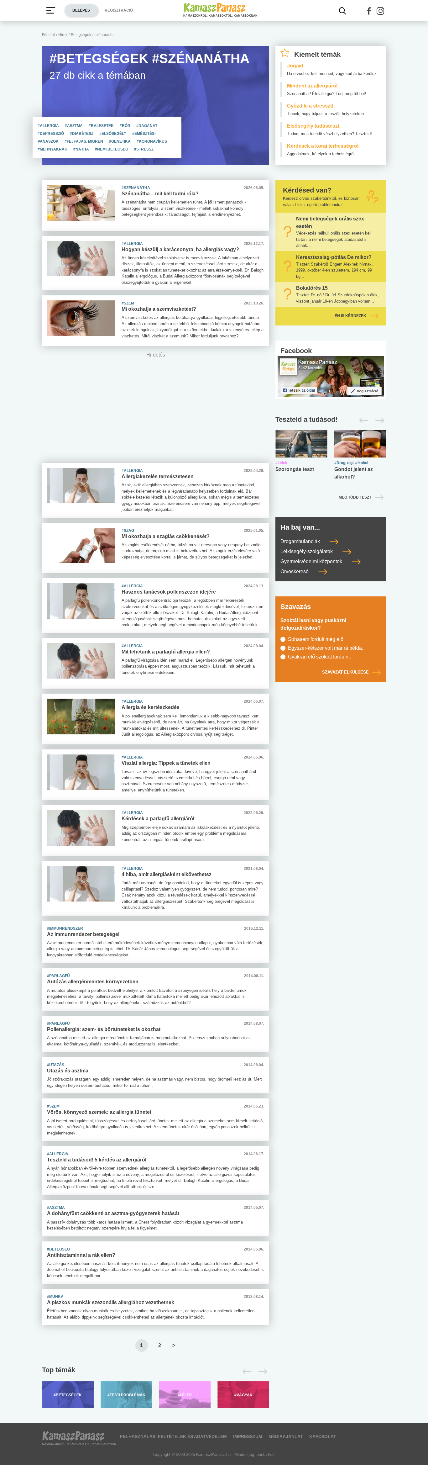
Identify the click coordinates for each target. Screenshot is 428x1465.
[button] (369, 11)
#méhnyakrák (53, 149)
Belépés (81, 10)
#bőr (125, 126)
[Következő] (261, 1371)
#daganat (146, 126)
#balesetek (102, 126)
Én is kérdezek (350, 316)
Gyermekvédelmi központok (311, 561)
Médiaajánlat (286, 1436)
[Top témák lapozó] (155, 1371)
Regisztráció (119, 10)
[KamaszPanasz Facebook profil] (331, 375)
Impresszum (247, 1436)
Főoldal (48, 35)
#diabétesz (82, 133)
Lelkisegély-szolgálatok (307, 551)
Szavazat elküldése (345, 672)
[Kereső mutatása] (342, 11)
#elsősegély (113, 133)
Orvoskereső (295, 571)
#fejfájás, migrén (84, 141)
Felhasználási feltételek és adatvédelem (173, 1436)
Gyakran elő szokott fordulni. (319, 656)
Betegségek (81, 35)
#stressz (144, 149)
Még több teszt (355, 497)
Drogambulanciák (300, 541)
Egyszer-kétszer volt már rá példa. (325, 648)
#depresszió (51, 133)
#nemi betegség (112, 149)
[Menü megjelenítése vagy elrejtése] (51, 10)
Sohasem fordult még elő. (316, 639)
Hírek (62, 35)
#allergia (49, 126)
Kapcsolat (322, 1436)
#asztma (74, 126)
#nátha (81, 149)
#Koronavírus (152, 141)
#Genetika (120, 141)
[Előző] (245, 1371)
